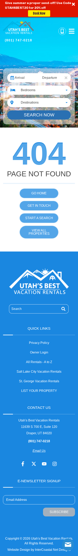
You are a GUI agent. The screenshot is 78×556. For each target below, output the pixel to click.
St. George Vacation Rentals (39, 381)
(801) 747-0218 (39, 441)
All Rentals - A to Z (39, 362)
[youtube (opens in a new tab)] (44, 464)
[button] (39, 8)
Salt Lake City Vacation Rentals (39, 371)
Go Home (39, 193)
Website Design (18, 549)
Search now (39, 114)
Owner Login (39, 352)
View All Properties (39, 232)
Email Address (16, 499)
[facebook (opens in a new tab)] (23, 464)
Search (16, 308)
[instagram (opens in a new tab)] (54, 464)
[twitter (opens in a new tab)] (34, 464)
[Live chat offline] (68, 545)
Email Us (39, 450)
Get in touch (39, 205)
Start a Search (39, 218)
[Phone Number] (62, 31)
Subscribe (59, 512)
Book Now (39, 13)
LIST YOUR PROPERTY (39, 390)
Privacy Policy (39, 342)
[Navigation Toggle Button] (72, 31)
